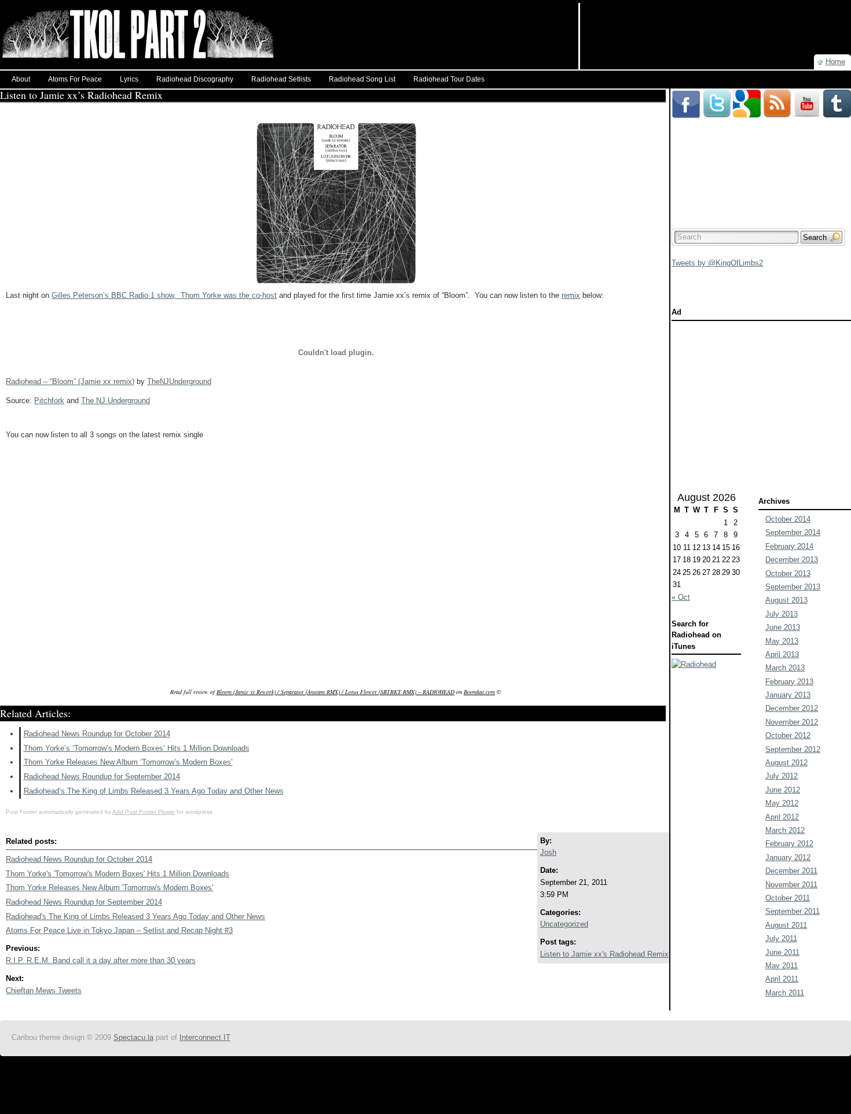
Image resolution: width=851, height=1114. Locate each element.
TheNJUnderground (179, 381)
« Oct (681, 597)
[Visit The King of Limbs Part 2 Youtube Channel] (807, 94)
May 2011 (781, 965)
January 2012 (787, 857)
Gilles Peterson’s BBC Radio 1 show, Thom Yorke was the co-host (164, 295)
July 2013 (781, 614)
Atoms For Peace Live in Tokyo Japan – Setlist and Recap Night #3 (119, 930)
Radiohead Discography (194, 79)
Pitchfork (49, 400)
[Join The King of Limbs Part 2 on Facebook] (686, 94)
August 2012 (786, 762)
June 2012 (782, 789)
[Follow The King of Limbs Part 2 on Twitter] (717, 94)
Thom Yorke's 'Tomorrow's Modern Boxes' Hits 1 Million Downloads (117, 873)
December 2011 (791, 870)
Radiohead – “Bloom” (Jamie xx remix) (70, 381)
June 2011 (782, 952)
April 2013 (782, 654)
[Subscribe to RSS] (777, 94)
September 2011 (792, 911)
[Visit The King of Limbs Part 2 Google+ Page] (747, 94)
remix (571, 295)
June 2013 (782, 627)
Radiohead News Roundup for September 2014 (102, 776)
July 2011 (781, 938)
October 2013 (787, 573)
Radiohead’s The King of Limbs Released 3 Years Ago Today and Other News (154, 791)
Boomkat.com (479, 692)
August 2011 (786, 925)
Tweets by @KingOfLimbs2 (717, 263)
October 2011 (787, 898)
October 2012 (787, 735)
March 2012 (785, 830)
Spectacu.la (133, 1037)
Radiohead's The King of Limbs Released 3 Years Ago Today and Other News (135, 916)
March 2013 (785, 667)
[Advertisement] (715, 20)
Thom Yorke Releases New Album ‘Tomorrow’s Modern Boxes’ (128, 762)
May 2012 (781, 803)
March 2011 (784, 992)
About (21, 79)
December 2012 (791, 708)
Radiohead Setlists (281, 79)
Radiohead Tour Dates (449, 79)
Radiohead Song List (362, 79)
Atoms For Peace (75, 79)
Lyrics (129, 79)
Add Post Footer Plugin (143, 812)
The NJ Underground (115, 400)
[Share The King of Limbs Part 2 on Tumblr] (837, 94)
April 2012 (782, 817)
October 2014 (787, 519)
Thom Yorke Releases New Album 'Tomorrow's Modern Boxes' (109, 887)
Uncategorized (564, 924)
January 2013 (787, 695)
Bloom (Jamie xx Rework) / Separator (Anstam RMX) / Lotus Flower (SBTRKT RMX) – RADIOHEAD (335, 692)
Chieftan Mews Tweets (44, 990)
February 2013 (789, 681)
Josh (548, 852)
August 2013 (786, 600)
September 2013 (792, 586)
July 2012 (781, 776)
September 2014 (792, 532)
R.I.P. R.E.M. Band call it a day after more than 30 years (101, 960)
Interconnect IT (204, 1037)
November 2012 (791, 722)
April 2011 (781, 979)
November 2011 (791, 884)
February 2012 (789, 843)
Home (835, 61)
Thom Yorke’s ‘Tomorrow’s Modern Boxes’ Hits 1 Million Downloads (137, 748)
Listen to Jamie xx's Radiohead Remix (604, 954)
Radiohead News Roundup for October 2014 (97, 733)
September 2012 (792, 749)
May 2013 (781, 641)
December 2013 (791, 559)
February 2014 (789, 546)
